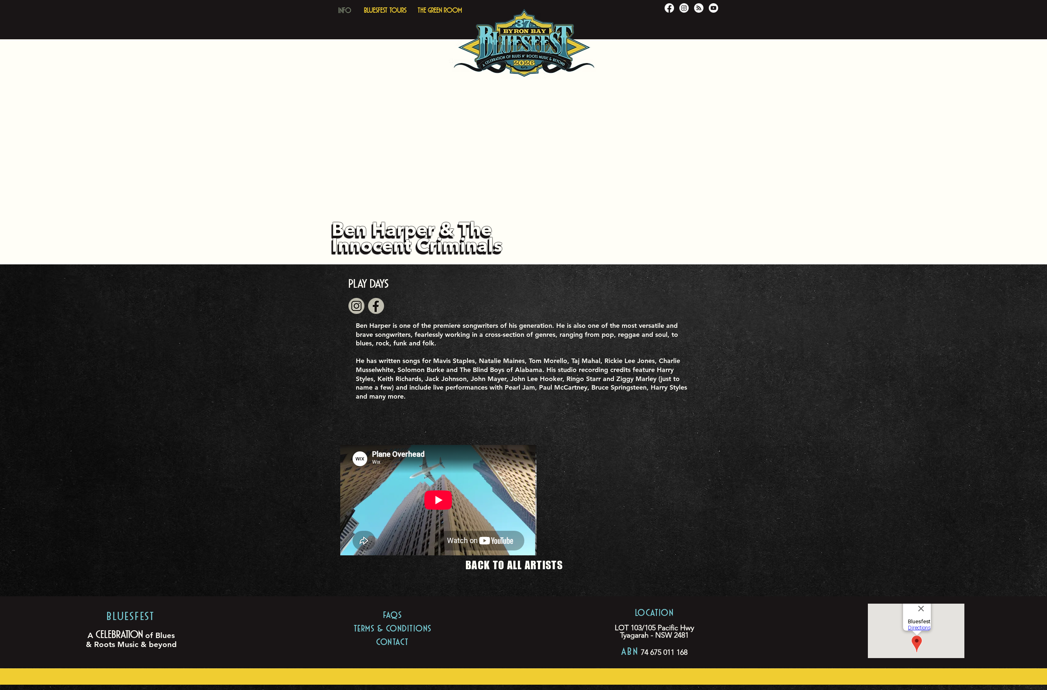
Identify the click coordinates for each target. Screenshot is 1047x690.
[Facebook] (669, 8)
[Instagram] (684, 8)
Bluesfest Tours (385, 9)
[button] (344, 8)
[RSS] (698, 8)
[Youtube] (713, 8)
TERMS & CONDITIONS (393, 627)
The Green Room (440, 9)
